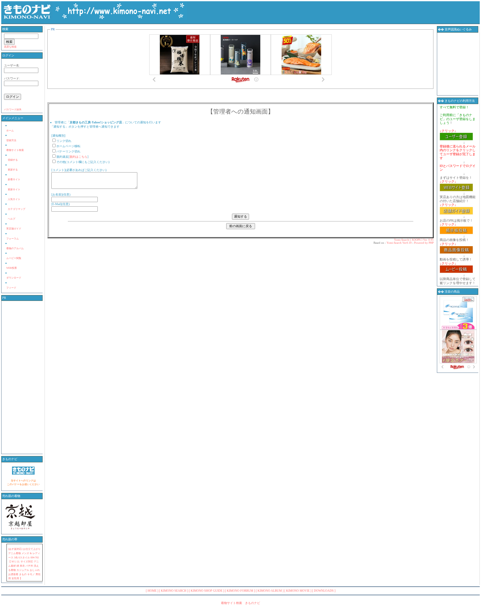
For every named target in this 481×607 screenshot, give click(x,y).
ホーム (10, 130)
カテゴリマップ (16, 209)
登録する (13, 159)
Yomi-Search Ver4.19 (399, 242)
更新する (13, 169)
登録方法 (11, 140)
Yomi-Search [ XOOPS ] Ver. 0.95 (414, 239)
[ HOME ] (152, 590)
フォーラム (12, 238)
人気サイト (14, 199)
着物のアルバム (15, 248)
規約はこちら (78, 156)
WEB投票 (11, 268)
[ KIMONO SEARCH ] (173, 590)
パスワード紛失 (13, 109)
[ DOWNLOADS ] (323, 590)
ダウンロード (13, 277)
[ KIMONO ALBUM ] (270, 590)
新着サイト (14, 179)
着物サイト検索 (15, 150)
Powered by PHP (424, 242)
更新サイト (14, 189)
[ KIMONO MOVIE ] (297, 590)
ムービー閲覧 (13, 258)
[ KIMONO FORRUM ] (240, 590)
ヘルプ (11, 218)
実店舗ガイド (13, 228)
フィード (11, 287)
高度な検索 (10, 46)
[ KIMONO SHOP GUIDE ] (206, 590)
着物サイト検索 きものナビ (240, 603)
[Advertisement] (23, 377)
